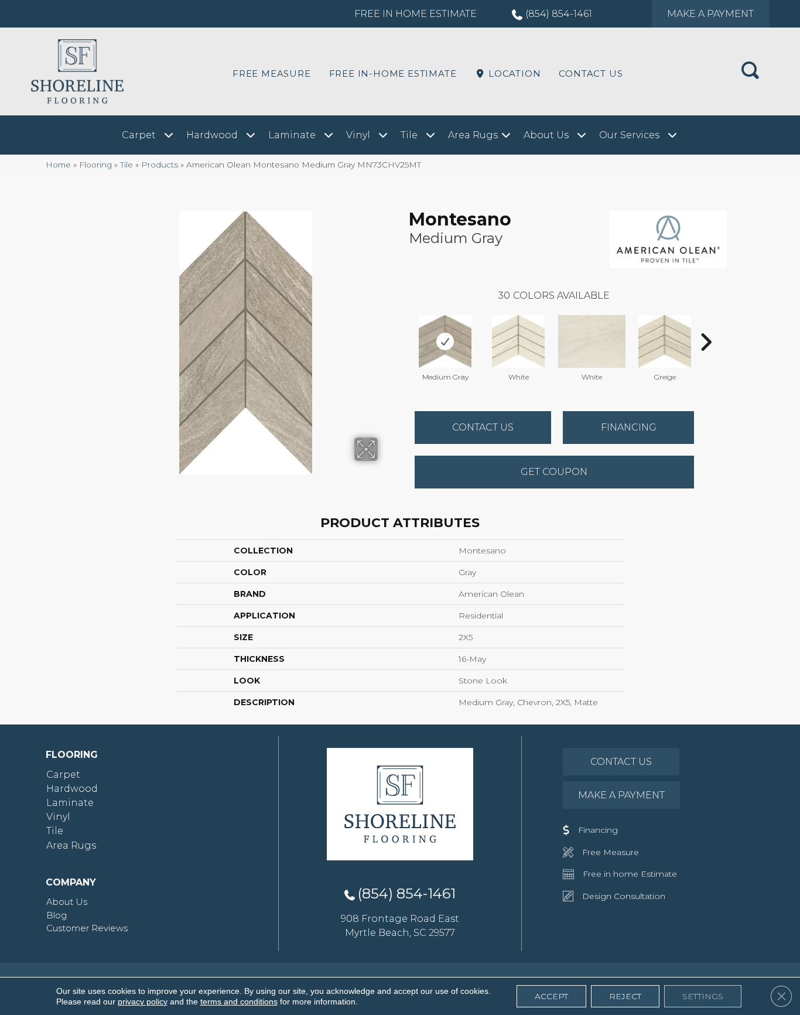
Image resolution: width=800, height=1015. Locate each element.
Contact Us (591, 73)
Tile (126, 164)
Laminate (70, 802)
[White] (518, 341)
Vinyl (58, 816)
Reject (625, 996)
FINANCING (629, 427)
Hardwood (72, 788)
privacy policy (142, 1001)
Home (58, 164)
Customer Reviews (87, 928)
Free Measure (272, 73)
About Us (66, 901)
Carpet (63, 774)
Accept (551, 996)
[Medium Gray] (445, 341)
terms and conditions (239, 1001)
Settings (702, 996)
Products (159, 164)
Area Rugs (71, 845)
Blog (56, 915)
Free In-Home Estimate (393, 73)
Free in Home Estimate (415, 13)
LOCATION (513, 73)
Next (705, 324)
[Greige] (664, 341)
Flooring (95, 164)
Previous (403, 324)
